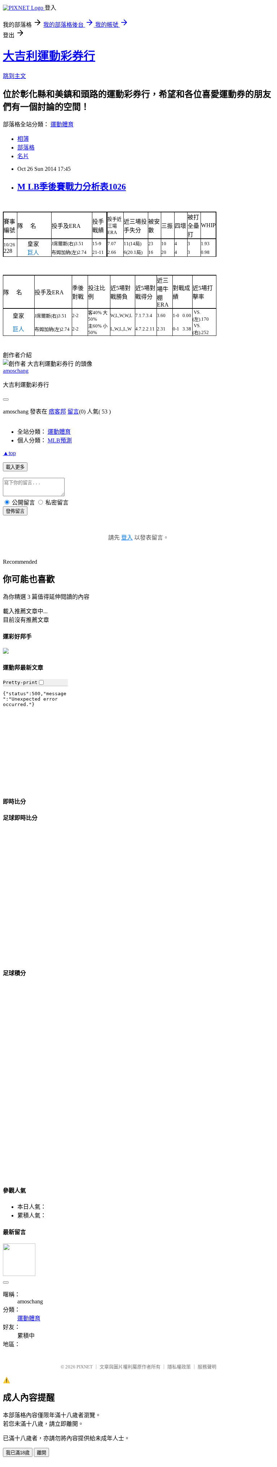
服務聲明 (207, 1366)
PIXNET (84, 1366)
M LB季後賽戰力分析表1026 (71, 186)
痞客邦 (57, 411)
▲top (9, 453)
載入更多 (15, 467)
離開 (41, 1452)
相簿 (23, 139)
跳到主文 (14, 76)
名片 (23, 156)
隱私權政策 (179, 1366)
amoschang (15, 371)
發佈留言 (15, 511)
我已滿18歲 (18, 1452)
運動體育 (62, 124)
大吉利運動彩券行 (49, 55)
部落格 (26, 147)
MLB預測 (60, 440)
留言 (73, 411)
